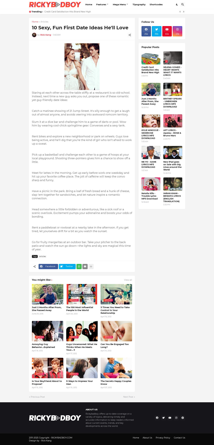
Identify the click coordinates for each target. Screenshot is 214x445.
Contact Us (179, 437)
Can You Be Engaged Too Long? (115, 345)
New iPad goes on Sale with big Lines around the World (172, 166)
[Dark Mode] (177, 4)
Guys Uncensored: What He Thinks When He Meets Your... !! (81, 347)
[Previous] (180, 11)
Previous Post (38, 397)
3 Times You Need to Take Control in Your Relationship (115, 310)
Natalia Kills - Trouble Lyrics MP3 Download (150, 196)
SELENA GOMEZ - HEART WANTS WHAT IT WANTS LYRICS (172, 71)
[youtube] (169, 417)
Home (88, 4)
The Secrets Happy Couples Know (116, 382)
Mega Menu (119, 4)
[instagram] (176, 417)
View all (128, 280)
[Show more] (91, 266)
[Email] (85, 266)
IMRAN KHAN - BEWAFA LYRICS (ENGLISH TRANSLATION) (172, 197)
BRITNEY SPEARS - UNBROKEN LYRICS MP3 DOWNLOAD (172, 102)
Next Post (128, 397)
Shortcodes (156, 4)
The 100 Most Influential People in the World (79, 309)
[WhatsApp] (79, 266)
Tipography (139, 4)
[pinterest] (182, 417)
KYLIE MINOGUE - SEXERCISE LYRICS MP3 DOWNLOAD (151, 134)
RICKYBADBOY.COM (61, 437)
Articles (44, 22)
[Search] (182, 4)
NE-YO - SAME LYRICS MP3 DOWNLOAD (149, 164)
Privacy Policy (163, 437)
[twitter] (163, 417)
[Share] (129, 35)
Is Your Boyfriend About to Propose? (47, 382)
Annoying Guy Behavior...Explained (43, 345)
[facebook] (157, 417)
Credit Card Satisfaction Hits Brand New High (67, 11)
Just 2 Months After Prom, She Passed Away (46, 309)
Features (101, 4)
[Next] (183, 11)
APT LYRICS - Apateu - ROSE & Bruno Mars (172, 133)
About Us (147, 437)
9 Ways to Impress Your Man (79, 382)
